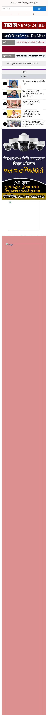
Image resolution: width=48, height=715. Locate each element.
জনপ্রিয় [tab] (24, 76)
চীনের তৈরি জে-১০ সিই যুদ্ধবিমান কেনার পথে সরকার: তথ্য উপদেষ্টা (33, 94)
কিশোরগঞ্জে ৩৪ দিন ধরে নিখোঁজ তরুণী (33, 82)
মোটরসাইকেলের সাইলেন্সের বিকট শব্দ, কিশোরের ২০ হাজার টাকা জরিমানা (33, 124)
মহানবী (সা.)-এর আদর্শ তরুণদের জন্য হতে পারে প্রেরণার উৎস (31, 114)
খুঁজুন (39, 9)
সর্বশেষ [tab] (24, 72)
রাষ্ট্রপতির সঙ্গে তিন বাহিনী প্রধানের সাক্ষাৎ (31, 102)
